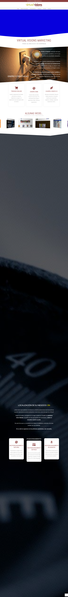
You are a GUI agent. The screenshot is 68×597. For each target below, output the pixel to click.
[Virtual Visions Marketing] (34, 5)
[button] (41, 8)
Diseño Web (34, 91)
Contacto (49, 8)
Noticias (44, 8)
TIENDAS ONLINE (16, 91)
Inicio (18, 8)
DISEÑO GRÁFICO (51, 91)
